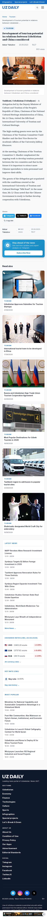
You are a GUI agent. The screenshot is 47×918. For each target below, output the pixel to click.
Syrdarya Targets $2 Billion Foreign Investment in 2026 (20, 563)
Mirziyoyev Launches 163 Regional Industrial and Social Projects (20, 752)
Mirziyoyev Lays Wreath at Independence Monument (23, 618)
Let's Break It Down (37, 2)
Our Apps (7, 844)
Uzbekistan (7, 789)
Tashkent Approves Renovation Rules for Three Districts (23, 574)
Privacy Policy (9, 840)
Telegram (10, 216)
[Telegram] (13, 893)
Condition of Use (10, 836)
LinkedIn (6, 878)
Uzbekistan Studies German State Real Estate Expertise (22, 596)
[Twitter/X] (34, 893)
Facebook (36, 216)
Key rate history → (12, 685)
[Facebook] (27, 893)
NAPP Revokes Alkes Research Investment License (23, 552)
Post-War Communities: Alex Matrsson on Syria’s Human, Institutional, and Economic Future (23, 718)
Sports (5, 810)
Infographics (7, 2)
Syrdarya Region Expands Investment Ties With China (23, 585)
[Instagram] (20, 893)
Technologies (8, 802)
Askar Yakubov (8, 45)
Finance (6, 798)
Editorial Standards (11, 852)
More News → (10, 628)
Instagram (7, 866)
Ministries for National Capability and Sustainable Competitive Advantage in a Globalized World (22, 704)
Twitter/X (22, 216)
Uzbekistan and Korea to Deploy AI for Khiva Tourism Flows (21, 741)
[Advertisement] (23, 914)
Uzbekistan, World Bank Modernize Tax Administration (22, 607)
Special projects (21, 2)
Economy (6, 794)
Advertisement (9, 848)
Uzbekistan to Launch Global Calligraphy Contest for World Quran (23, 730)
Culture (5, 806)
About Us (6, 832)
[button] (37, 7)
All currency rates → (13, 662)
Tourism (12, 17)
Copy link (9, 221)
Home (4, 17)
